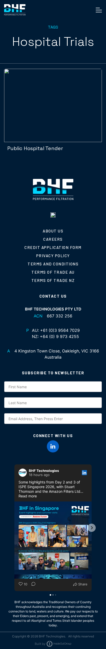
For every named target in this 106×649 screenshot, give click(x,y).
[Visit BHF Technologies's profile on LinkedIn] (24, 473)
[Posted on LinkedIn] (84, 473)
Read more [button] (28, 496)
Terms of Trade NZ (53, 280)
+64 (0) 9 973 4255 (59, 336)
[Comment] (32, 584)
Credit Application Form (53, 247)
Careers (53, 239)
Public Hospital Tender (35, 148)
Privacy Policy (53, 255)
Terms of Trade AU (53, 272)
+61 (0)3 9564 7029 (60, 330)
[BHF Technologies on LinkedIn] (53, 446)
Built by (40, 644)
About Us (53, 231)
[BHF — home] (14, 10)
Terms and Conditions (53, 264)
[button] (14, 528)
